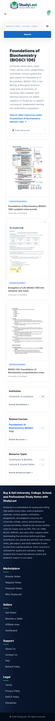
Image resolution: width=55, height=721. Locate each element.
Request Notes (13, 582)
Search (27, 34)
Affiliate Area (12, 624)
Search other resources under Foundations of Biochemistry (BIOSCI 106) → (26, 118)
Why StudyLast (13, 594)
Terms (8, 685)
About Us (10, 648)
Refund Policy (12, 666)
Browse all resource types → (21, 472)
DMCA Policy (12, 697)
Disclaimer (10, 703)
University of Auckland (21, 396)
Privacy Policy (12, 691)
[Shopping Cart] (48, 14)
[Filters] (47, 26)
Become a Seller (14, 618)
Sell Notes (10, 612)
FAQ (7, 660)
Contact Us (11, 654)
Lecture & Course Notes (22, 464)
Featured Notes (13, 588)
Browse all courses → (18, 439)
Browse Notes (12, 576)
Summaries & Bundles (20, 459)
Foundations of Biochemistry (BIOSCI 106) (21, 428)
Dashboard (11, 630)
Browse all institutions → (19, 404)
